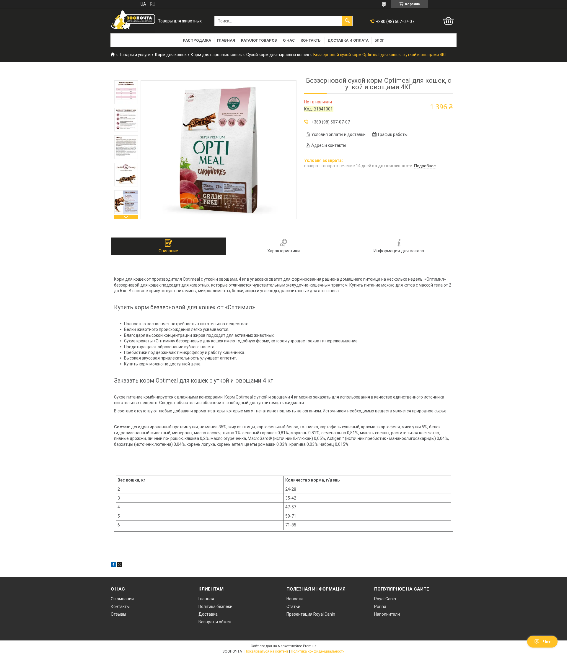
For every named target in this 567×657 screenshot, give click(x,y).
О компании (122, 598)
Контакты (311, 40)
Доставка (208, 614)
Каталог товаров (259, 40)
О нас (289, 40)
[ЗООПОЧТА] (133, 21)
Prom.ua (310, 646)
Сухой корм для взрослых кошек (277, 54)
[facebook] (113, 565)
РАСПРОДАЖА (197, 40)
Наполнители (387, 614)
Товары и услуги (135, 54)
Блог (379, 40)
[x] (119, 565)
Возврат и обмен (214, 621)
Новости (294, 598)
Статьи (293, 606)
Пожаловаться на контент (266, 651)
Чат (546, 641)
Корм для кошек (171, 54)
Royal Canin (385, 598)
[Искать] (347, 21)
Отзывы (118, 614)
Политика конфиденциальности (318, 651)
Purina (380, 606)
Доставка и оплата (348, 40)
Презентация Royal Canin (310, 614)
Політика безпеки (215, 606)
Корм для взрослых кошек (216, 54)
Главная (226, 40)
